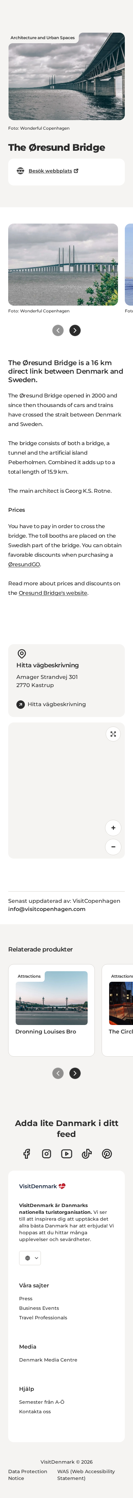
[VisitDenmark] (42, 1186)
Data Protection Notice (27, 1474)
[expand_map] (113, 734)
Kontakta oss (35, 1412)
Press (25, 1299)
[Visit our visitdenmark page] (67, 1154)
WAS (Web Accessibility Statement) (86, 1474)
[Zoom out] (113, 847)
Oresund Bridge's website (53, 593)
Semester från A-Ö (41, 1402)
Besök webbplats (50, 171)
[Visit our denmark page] (26, 1154)
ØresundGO (24, 564)
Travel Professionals (43, 1318)
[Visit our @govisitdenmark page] (87, 1154)
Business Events (39, 1308)
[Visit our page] (47, 1154)
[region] (66, 790)
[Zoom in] (113, 828)
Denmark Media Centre (48, 1360)
